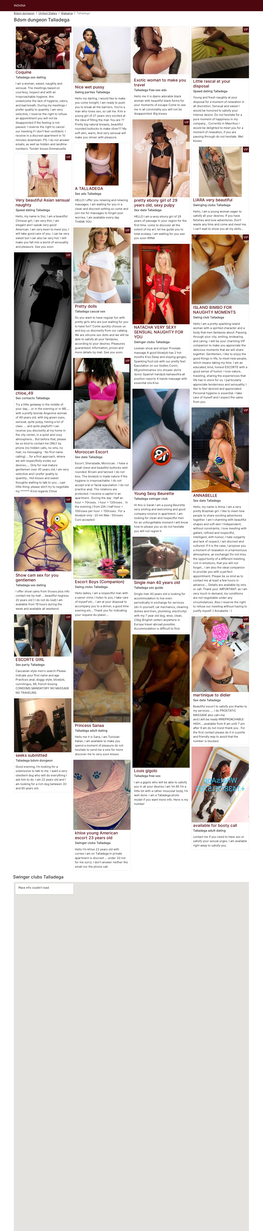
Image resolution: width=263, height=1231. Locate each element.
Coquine (23, 72)
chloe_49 (24, 393)
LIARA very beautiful (212, 199)
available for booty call (215, 825)
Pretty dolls (86, 306)
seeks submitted (31, 755)
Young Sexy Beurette (154, 493)
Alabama (67, 13)
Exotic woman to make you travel (160, 82)
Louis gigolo (145, 770)
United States (48, 13)
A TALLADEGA (89, 188)
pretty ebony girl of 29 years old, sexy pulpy (155, 202)
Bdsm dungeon (24, 13)
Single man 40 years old (157, 582)
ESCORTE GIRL (30, 659)
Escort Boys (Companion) (99, 581)
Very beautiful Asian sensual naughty (43, 202)
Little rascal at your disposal (211, 83)
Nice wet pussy (89, 87)
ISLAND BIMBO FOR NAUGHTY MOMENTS (214, 310)
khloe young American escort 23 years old (96, 835)
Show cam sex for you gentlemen (37, 577)
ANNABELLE (205, 495)
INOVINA (19, 5)
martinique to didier (212, 695)
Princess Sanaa (89, 725)
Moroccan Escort (91, 451)
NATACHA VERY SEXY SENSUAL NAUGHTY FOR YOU (158, 332)
